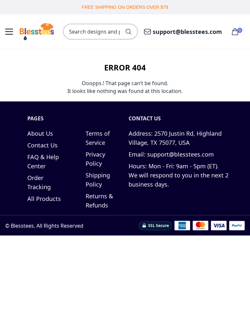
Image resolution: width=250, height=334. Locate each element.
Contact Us (42, 145)
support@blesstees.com (187, 32)
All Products (44, 199)
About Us (40, 133)
